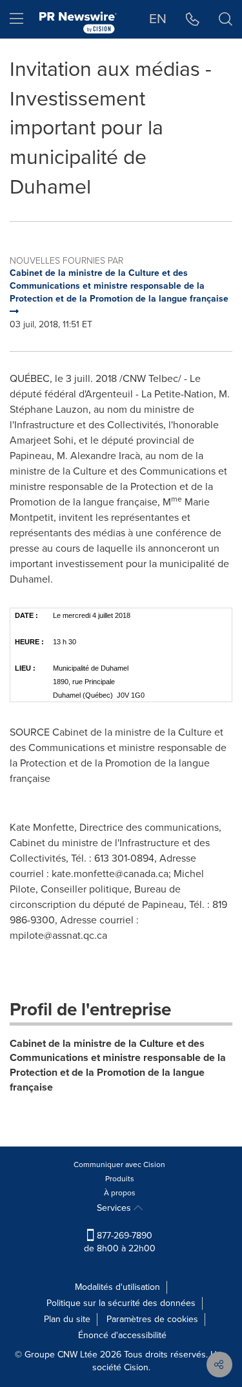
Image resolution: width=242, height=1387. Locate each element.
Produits (119, 1178)
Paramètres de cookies (152, 1319)
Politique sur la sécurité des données (121, 1303)
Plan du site (67, 1319)
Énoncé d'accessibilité (122, 1335)
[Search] (225, 19)
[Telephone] (192, 19)
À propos (120, 1193)
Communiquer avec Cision (119, 1164)
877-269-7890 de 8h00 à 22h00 (120, 1242)
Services (115, 1208)
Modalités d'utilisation (117, 1287)
